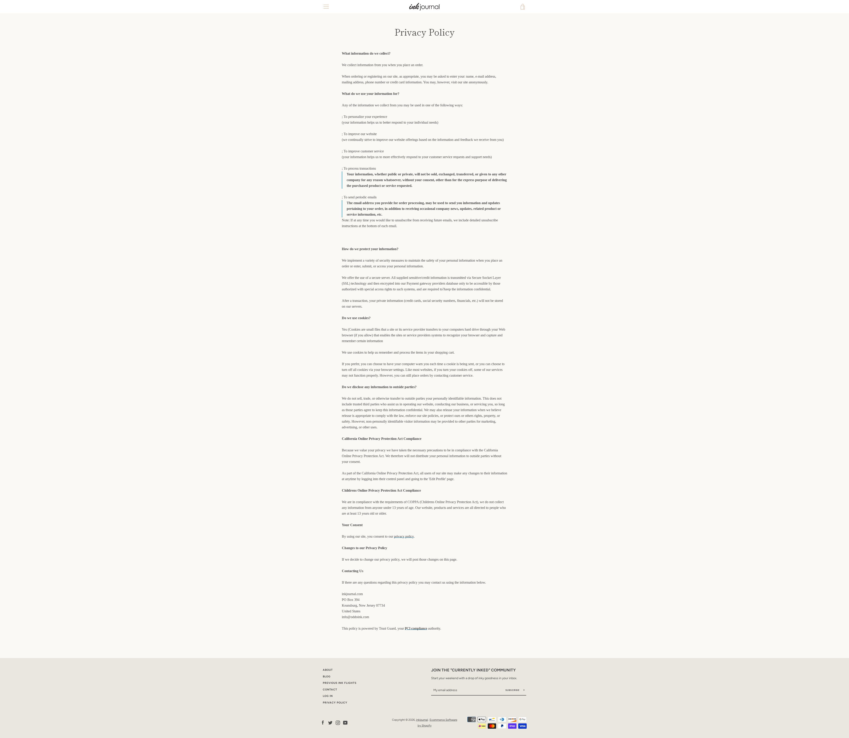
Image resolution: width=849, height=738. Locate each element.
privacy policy (404, 536)
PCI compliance (416, 628)
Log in (328, 696)
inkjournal (422, 719)
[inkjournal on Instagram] (338, 722)
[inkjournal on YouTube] (345, 722)
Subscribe (512, 690)
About (328, 669)
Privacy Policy (335, 702)
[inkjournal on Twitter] (330, 722)
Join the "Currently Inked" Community (473, 670)
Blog (327, 676)
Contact (330, 689)
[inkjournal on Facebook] (323, 722)
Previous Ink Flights (339, 682)
